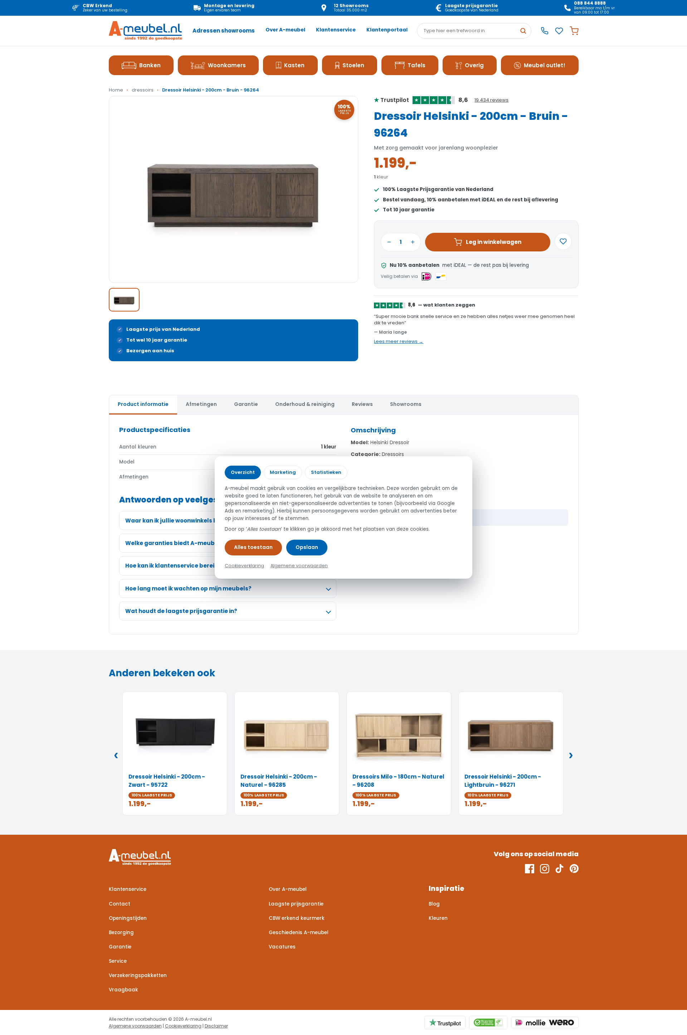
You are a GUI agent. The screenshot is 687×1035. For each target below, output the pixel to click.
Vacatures (282, 946)
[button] (233, 189)
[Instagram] (544, 868)
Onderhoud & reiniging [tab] (305, 404)
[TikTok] (559, 868)
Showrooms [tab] (406, 404)
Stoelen (353, 65)
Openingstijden (128, 918)
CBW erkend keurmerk (297, 918)
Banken (150, 65)
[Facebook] (529, 868)
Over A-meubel (285, 29)
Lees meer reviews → (398, 341)
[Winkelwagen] (574, 30)
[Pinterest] (574, 868)
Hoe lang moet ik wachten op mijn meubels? (188, 588)
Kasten (294, 65)
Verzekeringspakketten (138, 975)
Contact (119, 904)
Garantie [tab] (246, 404)
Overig (474, 65)
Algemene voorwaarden (135, 1026)
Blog (434, 904)
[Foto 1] (124, 300)
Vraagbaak (123, 989)
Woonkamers (227, 65)
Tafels (416, 65)
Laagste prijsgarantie (296, 904)
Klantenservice (336, 29)
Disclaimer (216, 1026)
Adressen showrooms (224, 30)
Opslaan (307, 547)
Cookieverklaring (183, 1026)
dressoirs (143, 90)
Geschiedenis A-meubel (298, 932)
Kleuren (438, 918)
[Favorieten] (559, 31)
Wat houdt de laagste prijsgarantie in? (181, 611)
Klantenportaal (387, 29)
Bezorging (121, 932)
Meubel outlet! (544, 65)
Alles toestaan (253, 547)
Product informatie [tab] (143, 404)
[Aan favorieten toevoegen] (563, 241)
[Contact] (545, 31)
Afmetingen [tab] (201, 404)
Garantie (120, 946)
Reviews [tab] (362, 404)
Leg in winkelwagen (493, 242)
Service (118, 961)
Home (116, 90)
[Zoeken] (523, 30)
